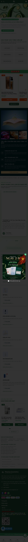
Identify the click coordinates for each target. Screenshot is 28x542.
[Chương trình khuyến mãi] (14, 266)
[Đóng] (25, 254)
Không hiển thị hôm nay (15, 280)
